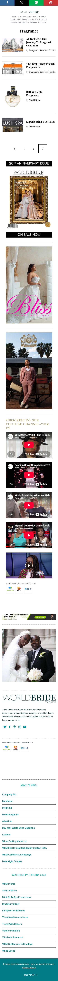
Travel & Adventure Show (15, 917)
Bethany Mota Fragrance (34, 93)
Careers (6, 834)
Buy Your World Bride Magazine (18, 828)
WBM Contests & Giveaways (16, 854)
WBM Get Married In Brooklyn (17, 944)
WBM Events (8, 884)
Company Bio (9, 794)
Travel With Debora (12, 924)
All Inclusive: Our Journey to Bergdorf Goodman (38, 42)
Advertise (7, 821)
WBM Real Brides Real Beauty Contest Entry (24, 848)
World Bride (34, 99)
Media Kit (7, 808)
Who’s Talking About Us (14, 841)
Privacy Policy (29, 968)
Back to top (29, 975)
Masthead (7, 801)
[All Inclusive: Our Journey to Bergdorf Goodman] (12, 45)
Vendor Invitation (11, 930)
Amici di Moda (9, 890)
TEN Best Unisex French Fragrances (40, 65)
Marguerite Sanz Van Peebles (42, 50)
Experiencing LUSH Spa (40, 121)
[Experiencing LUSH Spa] (12, 125)
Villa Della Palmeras (12, 937)
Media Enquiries (10, 814)
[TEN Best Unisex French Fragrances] (12, 68)
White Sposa (8, 950)
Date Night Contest (12, 861)
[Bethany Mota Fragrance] (12, 97)
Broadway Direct (10, 904)
